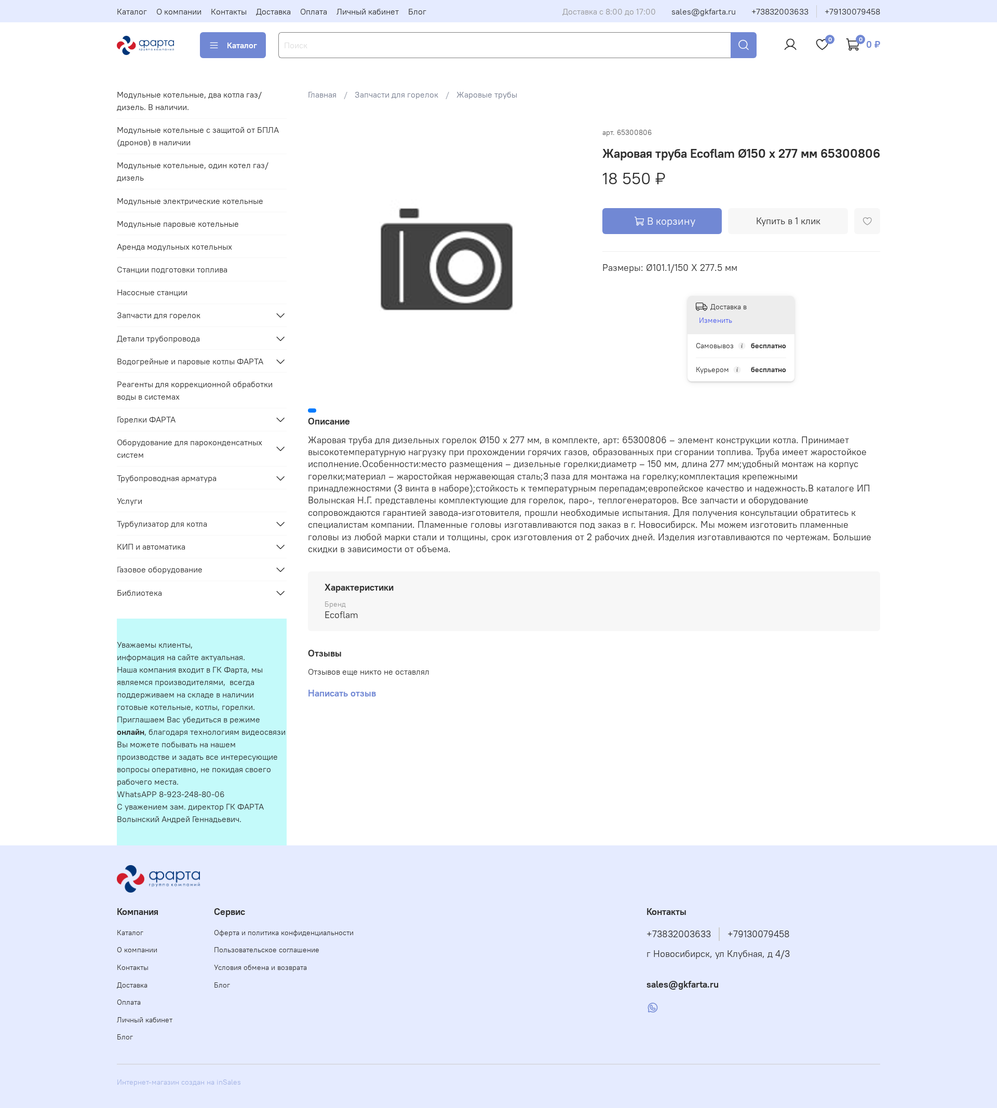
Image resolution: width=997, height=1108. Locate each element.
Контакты (229, 11)
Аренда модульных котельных (174, 246)
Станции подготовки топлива (172, 269)
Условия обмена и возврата (260, 967)
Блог (417, 11)
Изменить (715, 320)
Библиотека (139, 592)
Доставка (273, 11)
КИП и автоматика (151, 546)
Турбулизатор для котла (162, 523)
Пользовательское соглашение (266, 949)
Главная (322, 94)
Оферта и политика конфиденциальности (284, 932)
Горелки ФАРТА (146, 419)
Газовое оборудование (160, 569)
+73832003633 (780, 11)
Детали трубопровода (158, 338)
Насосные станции (152, 292)
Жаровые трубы (486, 94)
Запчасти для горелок (396, 94)
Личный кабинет (367, 11)
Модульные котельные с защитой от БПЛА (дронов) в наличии (198, 136)
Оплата (313, 11)
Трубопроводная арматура (167, 478)
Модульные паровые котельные (178, 223)
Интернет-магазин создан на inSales (179, 1082)
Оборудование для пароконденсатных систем (189, 448)
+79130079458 (852, 11)
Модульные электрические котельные (190, 201)
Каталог (132, 11)
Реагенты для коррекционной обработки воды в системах (195, 390)
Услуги (129, 501)
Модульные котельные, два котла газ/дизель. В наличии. (189, 100)
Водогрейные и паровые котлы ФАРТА (190, 361)
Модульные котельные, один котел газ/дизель (192, 171)
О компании (178, 11)
